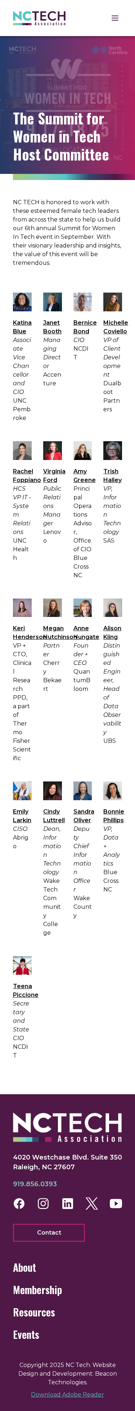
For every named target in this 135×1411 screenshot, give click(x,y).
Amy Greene (84, 475)
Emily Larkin (22, 816)
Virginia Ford (54, 475)
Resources (34, 1312)
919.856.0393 (35, 1184)
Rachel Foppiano (27, 475)
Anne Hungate (86, 632)
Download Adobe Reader (67, 1394)
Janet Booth (52, 327)
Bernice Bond (85, 327)
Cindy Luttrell (54, 816)
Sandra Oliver (83, 816)
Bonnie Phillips (113, 816)
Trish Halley (112, 475)
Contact (49, 1232)
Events (26, 1334)
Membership (37, 1289)
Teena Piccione (26, 990)
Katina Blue (22, 327)
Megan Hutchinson (60, 632)
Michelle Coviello (115, 327)
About (24, 1267)
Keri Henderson (29, 632)
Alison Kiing (112, 632)
